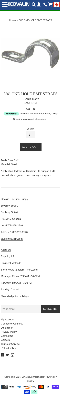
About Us (6, 249)
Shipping (18, 119)
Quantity (30, 129)
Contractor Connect (12, 323)
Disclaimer (7, 327)
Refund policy (8, 348)
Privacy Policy (9, 331)
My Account (7, 319)
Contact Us (7, 335)
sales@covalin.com (12, 238)
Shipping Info (8, 256)
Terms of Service (10, 343)
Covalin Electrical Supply (33, 377)
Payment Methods (11, 263)
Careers (5, 339)
